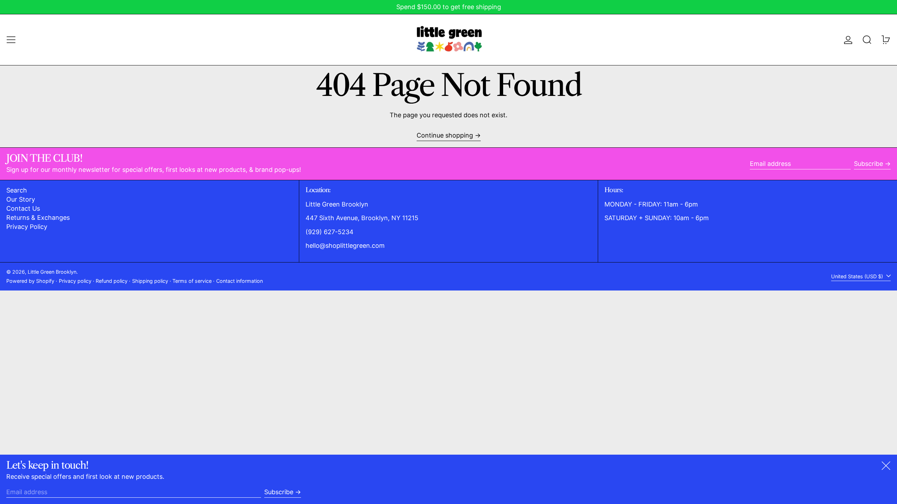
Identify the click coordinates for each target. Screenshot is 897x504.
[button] (867, 40)
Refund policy (112, 281)
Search (16, 190)
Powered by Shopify (30, 281)
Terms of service (192, 281)
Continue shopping (445, 135)
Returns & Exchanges (38, 217)
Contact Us (23, 208)
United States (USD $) (857, 276)
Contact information (239, 281)
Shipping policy (150, 281)
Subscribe (868, 163)
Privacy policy (75, 281)
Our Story (20, 199)
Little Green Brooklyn (52, 272)
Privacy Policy (26, 226)
